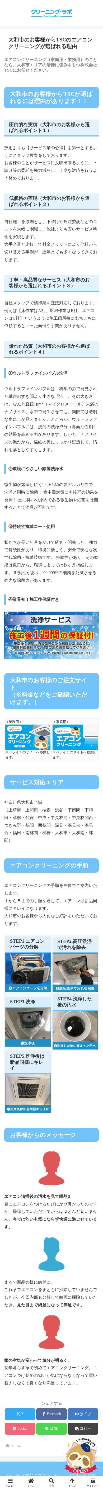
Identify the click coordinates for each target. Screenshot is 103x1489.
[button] (83, 1429)
